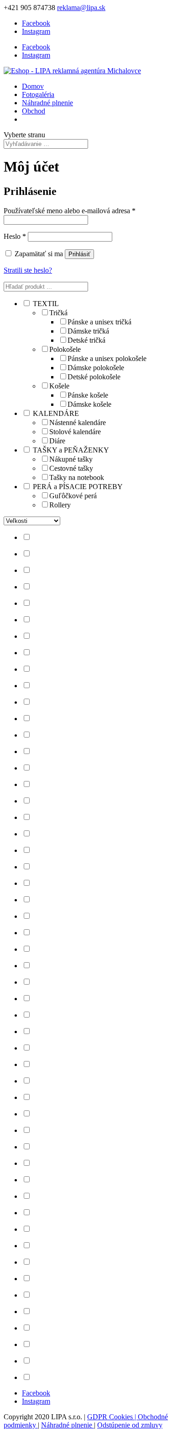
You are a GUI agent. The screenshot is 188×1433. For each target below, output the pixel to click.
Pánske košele (88, 395)
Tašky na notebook (76, 477)
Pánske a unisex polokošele (107, 358)
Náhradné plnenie (47, 103)
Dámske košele (89, 404)
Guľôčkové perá (73, 496)
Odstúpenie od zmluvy (129, 1425)
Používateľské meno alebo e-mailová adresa (70, 211)
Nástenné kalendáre (77, 422)
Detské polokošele (94, 377)
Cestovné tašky (71, 468)
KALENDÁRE (56, 413)
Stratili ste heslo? (28, 270)
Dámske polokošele (96, 368)
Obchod (33, 111)
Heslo (15, 236)
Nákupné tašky (71, 459)
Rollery (60, 505)
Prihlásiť (79, 254)
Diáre (57, 441)
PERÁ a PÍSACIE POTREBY (78, 486)
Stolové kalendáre (75, 432)
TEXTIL (46, 303)
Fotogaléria (38, 94)
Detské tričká (86, 340)
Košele (59, 386)
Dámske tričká (88, 331)
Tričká (58, 313)
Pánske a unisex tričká (99, 322)
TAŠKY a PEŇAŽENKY (71, 450)
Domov (33, 86)
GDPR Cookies (111, 1417)
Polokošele (65, 349)
